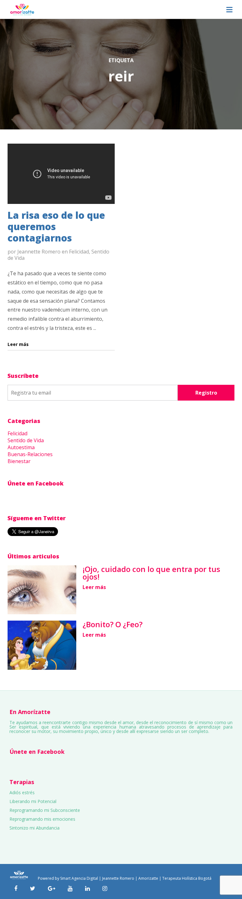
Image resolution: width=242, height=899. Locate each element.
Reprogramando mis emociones (42, 819)
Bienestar (19, 461)
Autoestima (21, 447)
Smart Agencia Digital (79, 878)
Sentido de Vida (26, 440)
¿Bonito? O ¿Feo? (112, 624)
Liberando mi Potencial (32, 801)
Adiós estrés (22, 792)
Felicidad (79, 251)
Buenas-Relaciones (30, 454)
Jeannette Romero (38, 251)
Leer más (94, 587)
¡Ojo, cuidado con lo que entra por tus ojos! (151, 573)
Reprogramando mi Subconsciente (44, 810)
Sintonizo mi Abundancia (34, 828)
